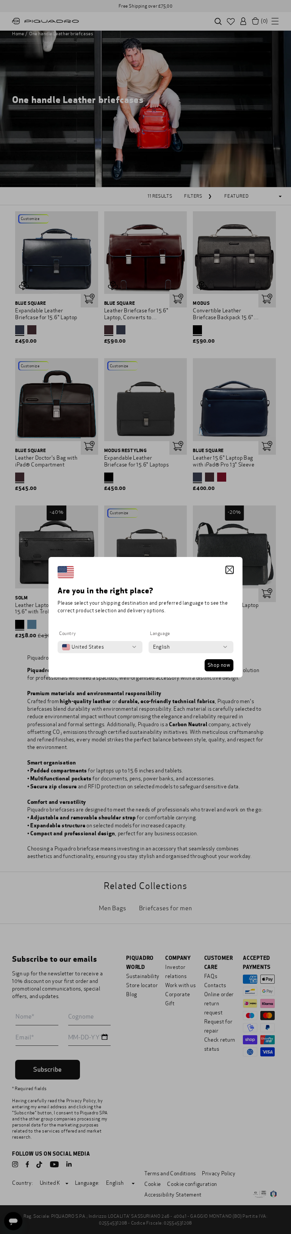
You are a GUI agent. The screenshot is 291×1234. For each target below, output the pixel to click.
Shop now (219, 665)
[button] (229, 570)
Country (67, 633)
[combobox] (83, 647)
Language (160, 633)
